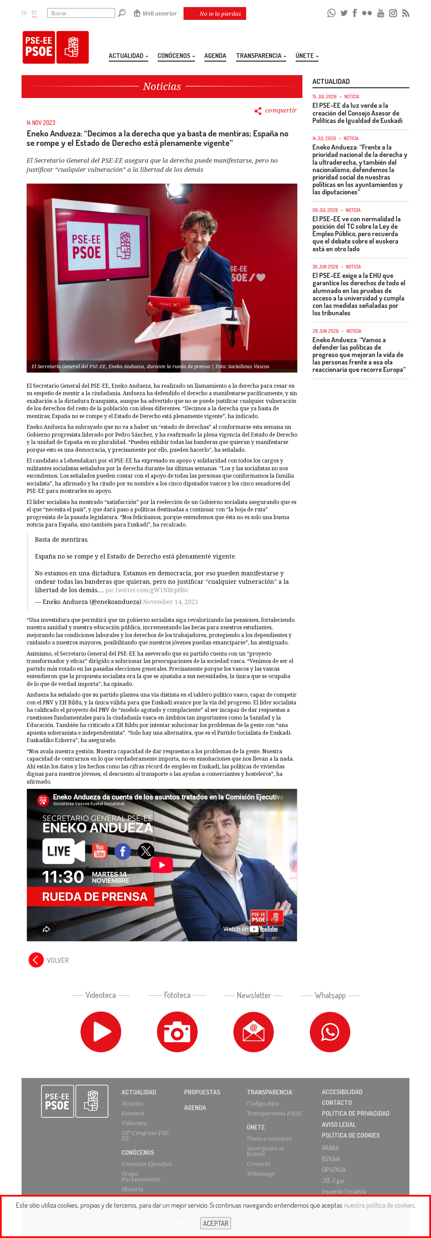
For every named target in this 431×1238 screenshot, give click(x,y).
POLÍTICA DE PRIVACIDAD (356, 1113)
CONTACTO (337, 1102)
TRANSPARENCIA (259, 55)
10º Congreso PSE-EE (146, 1135)
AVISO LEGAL (339, 1124)
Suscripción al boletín (265, 1151)
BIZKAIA (331, 1159)
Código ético (263, 1103)
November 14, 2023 (170, 602)
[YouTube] (381, 12)
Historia (132, 1189)
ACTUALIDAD (127, 55)
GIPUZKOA (334, 1169)
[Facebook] (355, 12)
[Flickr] (367, 12)
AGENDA (215, 55)
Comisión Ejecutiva (147, 1164)
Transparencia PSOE (274, 1113)
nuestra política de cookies (379, 1204)
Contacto (259, 1164)
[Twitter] (344, 12)
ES (34, 12)
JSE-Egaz (333, 1180)
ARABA (330, 1147)
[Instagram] (393, 12)
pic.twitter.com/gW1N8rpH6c (147, 590)
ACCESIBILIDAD (342, 1092)
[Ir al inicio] (75, 1101)
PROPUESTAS (202, 1092)
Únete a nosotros (269, 1138)
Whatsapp (260, 1173)
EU (24, 12)
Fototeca (133, 1113)
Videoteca (134, 1123)
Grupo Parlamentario (141, 1176)
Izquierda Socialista (344, 1191)
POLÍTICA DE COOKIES (351, 1135)
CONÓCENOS (175, 55)
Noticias (132, 1103)
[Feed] (405, 12)
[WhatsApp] (331, 12)
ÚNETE (305, 55)
